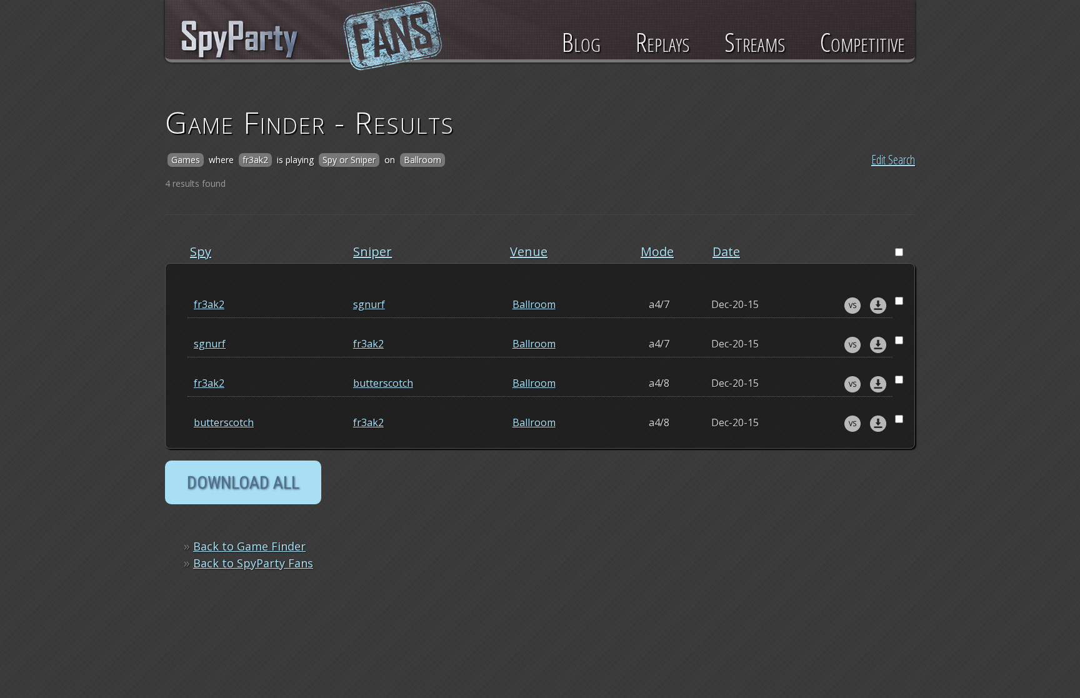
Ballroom (534, 304)
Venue (529, 251)
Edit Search (893, 159)
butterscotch (383, 383)
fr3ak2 (209, 304)
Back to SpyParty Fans (253, 563)
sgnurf (369, 304)
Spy (200, 251)
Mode (657, 251)
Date (726, 251)
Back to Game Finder (249, 546)
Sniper (372, 251)
